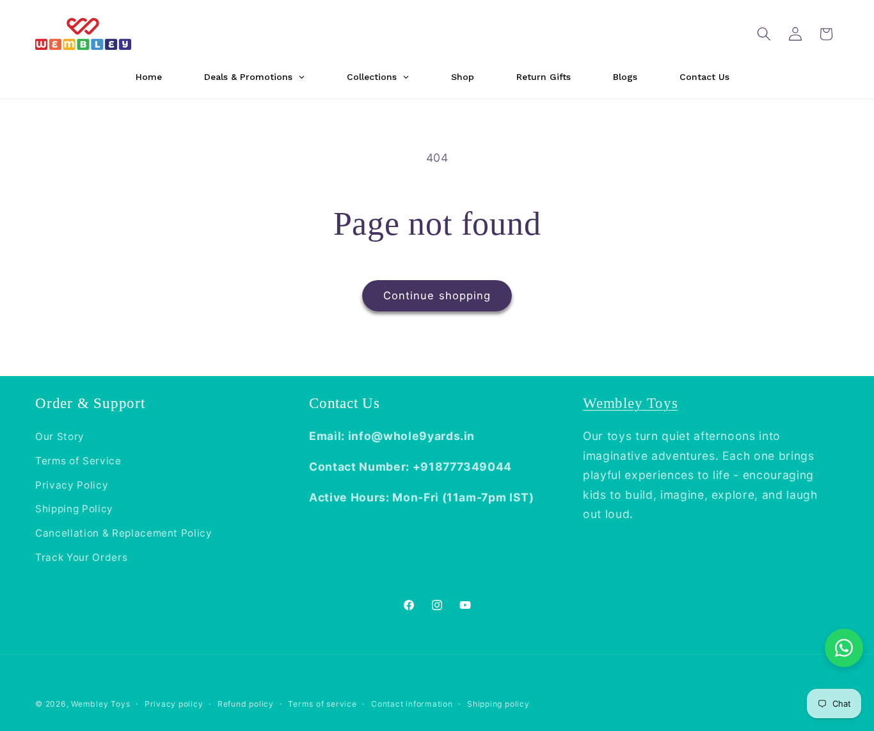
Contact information (412, 704)
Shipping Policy (74, 509)
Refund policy (246, 704)
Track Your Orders (81, 557)
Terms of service (322, 704)
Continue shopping (437, 295)
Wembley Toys (630, 403)
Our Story (59, 436)
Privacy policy (174, 704)
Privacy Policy (71, 485)
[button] (764, 34)
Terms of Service (78, 461)
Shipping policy (498, 704)
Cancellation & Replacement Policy (123, 533)
